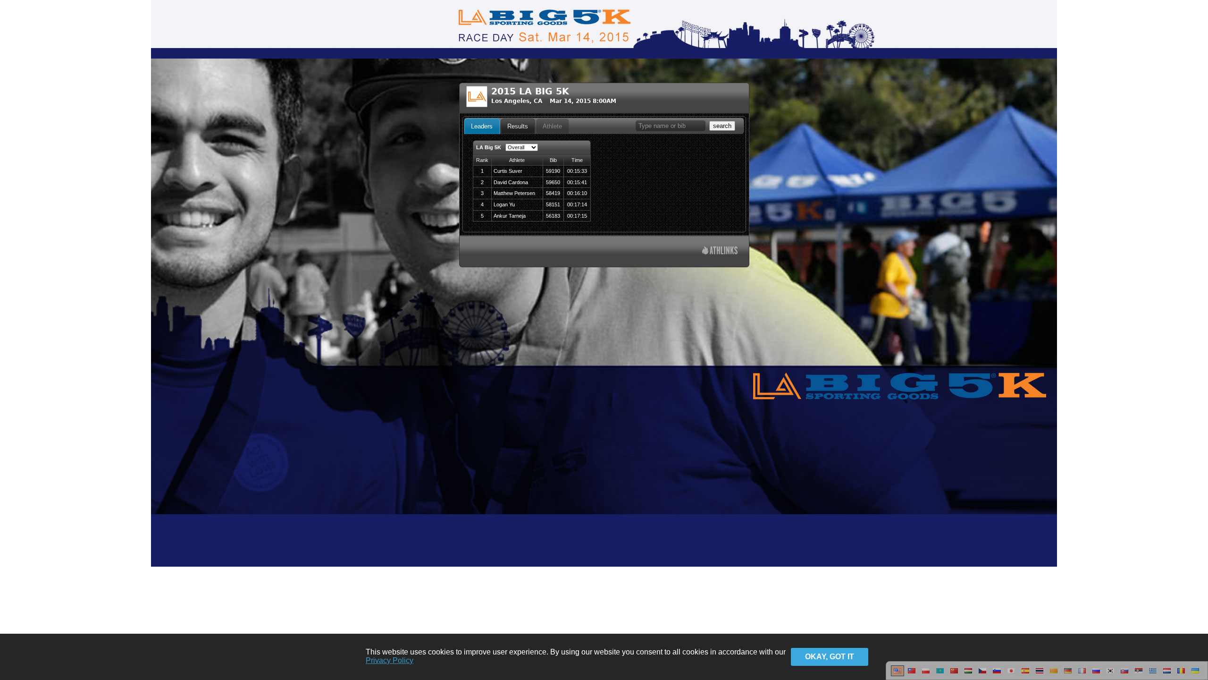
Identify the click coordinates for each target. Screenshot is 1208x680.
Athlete (552, 126)
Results (517, 126)
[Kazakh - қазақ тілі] (940, 674)
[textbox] (670, 126)
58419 (553, 193)
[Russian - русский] (1096, 674)
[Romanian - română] (1181, 674)
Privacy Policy (389, 660)
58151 (553, 204)
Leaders (482, 126)
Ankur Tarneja (510, 216)
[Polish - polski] (925, 674)
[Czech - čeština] (982, 674)
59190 (553, 171)
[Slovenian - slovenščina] (997, 674)
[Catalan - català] (1053, 674)
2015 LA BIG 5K (530, 91)
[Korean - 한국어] (1110, 674)
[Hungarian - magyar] (968, 674)
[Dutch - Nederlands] (1167, 674)
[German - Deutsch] (1067, 674)
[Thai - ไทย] (1039, 674)
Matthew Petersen (514, 193)
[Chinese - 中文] (911, 674)
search (722, 125)
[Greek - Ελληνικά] (1152, 674)
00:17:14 (577, 204)
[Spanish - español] (1025, 674)
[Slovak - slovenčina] (1124, 674)
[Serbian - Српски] (1138, 674)
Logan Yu (504, 204)
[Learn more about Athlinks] (720, 251)
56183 (553, 216)
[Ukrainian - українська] (1195, 674)
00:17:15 (577, 216)
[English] (897, 674)
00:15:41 (577, 182)
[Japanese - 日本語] (1011, 674)
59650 (553, 182)
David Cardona (511, 182)
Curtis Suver (508, 171)
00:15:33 (577, 171)
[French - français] (1082, 674)
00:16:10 (577, 193)
